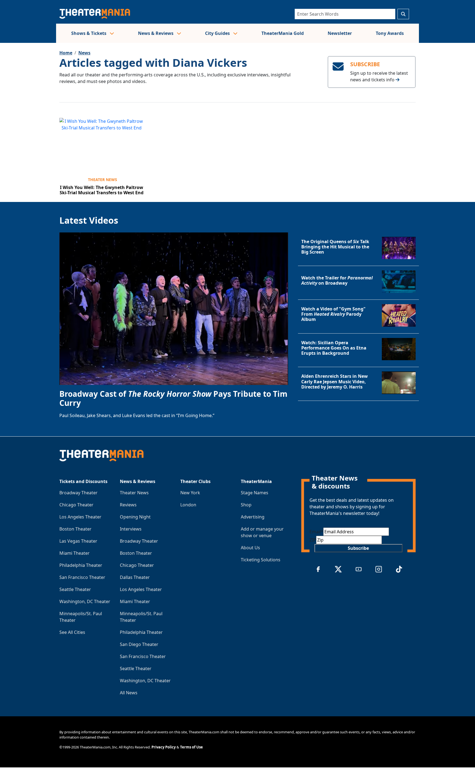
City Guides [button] (218, 33)
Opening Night (135, 517)
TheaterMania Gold (282, 33)
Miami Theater (74, 553)
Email (316, 532)
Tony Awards (390, 33)
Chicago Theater (76, 505)
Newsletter (340, 33)
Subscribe (358, 548)
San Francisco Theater (82, 577)
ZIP (313, 540)
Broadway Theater (78, 493)
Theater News (102, 179)
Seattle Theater (75, 589)
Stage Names (254, 493)
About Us (250, 548)
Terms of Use (191, 747)
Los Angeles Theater (80, 517)
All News (128, 693)
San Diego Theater (139, 644)
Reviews (128, 505)
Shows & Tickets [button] (89, 33)
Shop (246, 505)
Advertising (252, 517)
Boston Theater (75, 529)
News (84, 53)
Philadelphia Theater (80, 565)
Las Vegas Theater (78, 541)
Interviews (131, 529)
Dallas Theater (135, 577)
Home (65, 53)
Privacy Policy (163, 747)
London (188, 505)
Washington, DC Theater (84, 601)
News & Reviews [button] (156, 33)
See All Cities (72, 632)
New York (190, 493)
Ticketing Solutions (260, 560)
